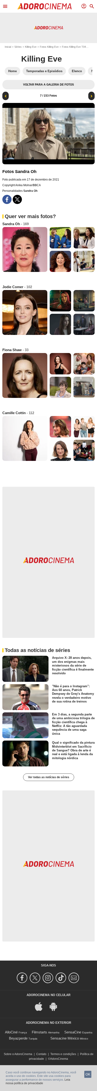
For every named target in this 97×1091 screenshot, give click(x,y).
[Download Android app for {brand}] (56, 1006)
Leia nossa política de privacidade (38, 1081)
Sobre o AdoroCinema (18, 1054)
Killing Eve (30, 46)
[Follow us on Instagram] (49, 978)
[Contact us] (75, 978)
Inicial (8, 46)
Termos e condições (63, 1054)
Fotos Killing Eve (49, 46)
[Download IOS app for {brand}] (41, 1006)
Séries (18, 46)
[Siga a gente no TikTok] (62, 978)
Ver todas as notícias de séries (48, 777)
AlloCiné (11, 1032)
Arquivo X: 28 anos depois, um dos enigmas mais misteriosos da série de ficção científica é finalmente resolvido (73, 665)
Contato (41, 1054)
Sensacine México (64, 1038)
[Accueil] (44, 6)
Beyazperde (18, 1038)
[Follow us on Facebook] (23, 978)
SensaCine (72, 1032)
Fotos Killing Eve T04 (74, 46)
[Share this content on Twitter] (17, 199)
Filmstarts (39, 1032)
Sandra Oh (30, 190)
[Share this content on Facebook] (7, 199)
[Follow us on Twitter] (36, 978)
